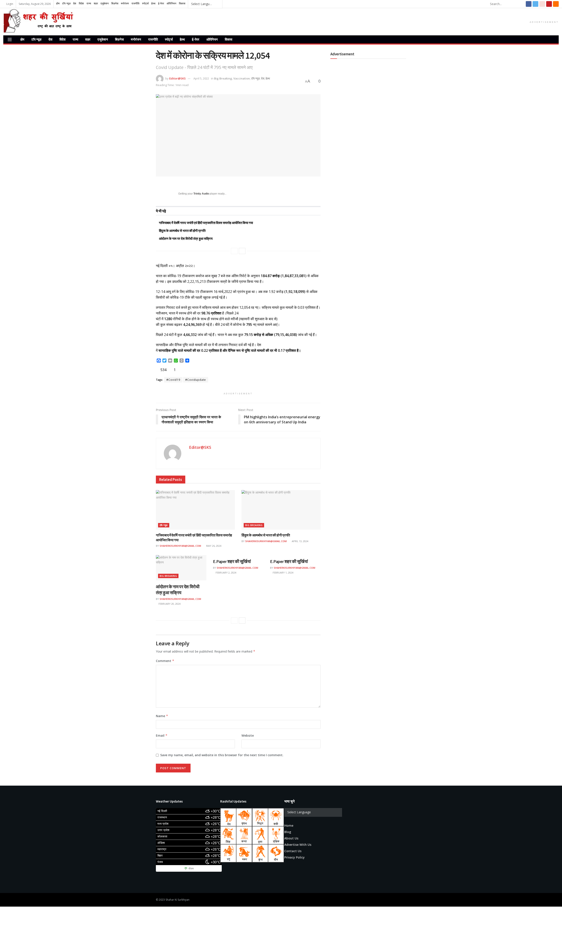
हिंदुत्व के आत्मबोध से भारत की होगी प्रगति (182, 231)
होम (22, 39)
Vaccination (241, 78)
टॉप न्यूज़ (36, 39)
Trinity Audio (201, 193)
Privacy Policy (294, 857)
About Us (291, 838)
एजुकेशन (102, 39)
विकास (228, 39)
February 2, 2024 (225, 572)
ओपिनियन (212, 39)
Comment (165, 661)
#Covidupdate (195, 380)
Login (9, 4)
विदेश (62, 39)
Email (162, 735)
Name (162, 716)
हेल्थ (182, 39)
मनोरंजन (136, 39)
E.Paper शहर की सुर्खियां (232, 561)
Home (288, 825)
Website (247, 735)
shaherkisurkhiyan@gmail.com (180, 545)
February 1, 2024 (282, 572)
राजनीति (153, 39)
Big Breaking (223, 78)
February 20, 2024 (169, 603)
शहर (87, 39)
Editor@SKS (177, 78)
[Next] (242, 251)
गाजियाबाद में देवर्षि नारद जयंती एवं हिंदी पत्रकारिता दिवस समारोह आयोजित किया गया (206, 223)
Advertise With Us (297, 844)
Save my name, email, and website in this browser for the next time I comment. (221, 755)
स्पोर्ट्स (169, 39)
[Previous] (234, 251)
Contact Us (292, 851)
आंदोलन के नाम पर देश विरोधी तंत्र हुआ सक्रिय (186, 238)
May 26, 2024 (213, 545)
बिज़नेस (119, 39)
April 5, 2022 (201, 78)
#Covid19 (173, 380)
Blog (287, 832)
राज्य (75, 39)
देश (50, 39)
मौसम (191, 868)
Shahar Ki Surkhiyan (177, 900)
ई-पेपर (195, 39)
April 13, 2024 (299, 541)
